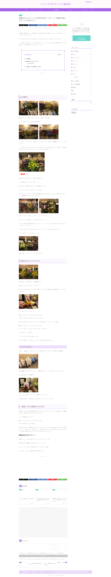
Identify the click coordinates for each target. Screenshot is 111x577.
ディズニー (82, 70)
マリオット (82, 78)
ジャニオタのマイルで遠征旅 (55, 4)
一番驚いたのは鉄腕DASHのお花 (33, 66)
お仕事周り (28, 59)
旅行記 (82, 94)
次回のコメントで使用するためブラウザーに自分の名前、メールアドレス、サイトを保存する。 (42, 553)
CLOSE (59, 54)
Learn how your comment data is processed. (52, 559)
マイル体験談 (82, 81)
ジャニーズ (82, 61)
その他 (82, 67)
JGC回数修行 (82, 51)
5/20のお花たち (30, 63)
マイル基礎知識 (55, 9)
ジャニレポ (84, 9)
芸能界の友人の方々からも (32, 61)
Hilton (82, 76)
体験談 (82, 87)
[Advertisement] (43, 83)
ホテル (70, 9)
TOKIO (41, 9)
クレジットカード (82, 57)
